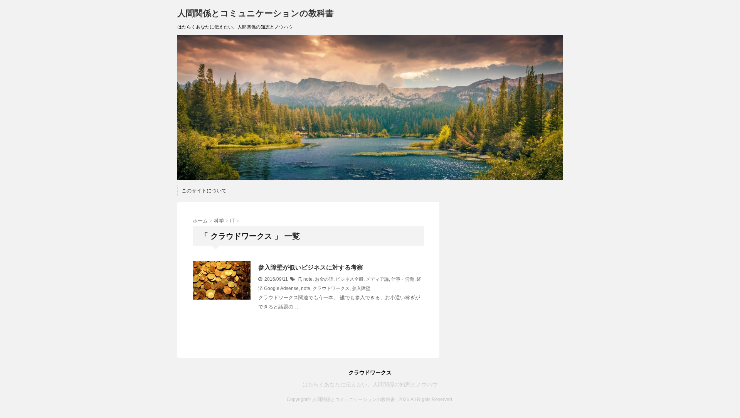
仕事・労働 (402, 279)
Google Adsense (281, 288)
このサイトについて (204, 191)
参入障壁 (361, 288)
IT (299, 279)
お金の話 (324, 279)
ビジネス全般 (349, 279)
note (308, 279)
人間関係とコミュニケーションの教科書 (255, 13)
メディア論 (377, 279)
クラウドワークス (331, 288)
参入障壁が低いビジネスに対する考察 (310, 267)
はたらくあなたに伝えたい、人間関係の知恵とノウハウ (370, 384)
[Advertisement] (507, 250)
